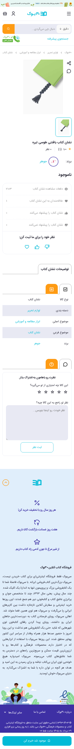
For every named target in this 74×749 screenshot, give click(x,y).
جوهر (43, 161)
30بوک (68, 53)
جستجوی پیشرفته (57, 38)
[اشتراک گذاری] (69, 63)
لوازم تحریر (52, 53)
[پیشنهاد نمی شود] (47, 247)
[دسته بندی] (69, 13)
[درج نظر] (69, 71)
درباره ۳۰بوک (64, 712)
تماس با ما (39, 712)
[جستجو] (8, 29)
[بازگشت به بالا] (5, 482)
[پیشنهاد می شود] (37, 247)
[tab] (65, 289)
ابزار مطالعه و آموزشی (30, 53)
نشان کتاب (7, 53)
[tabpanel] (37, 321)
